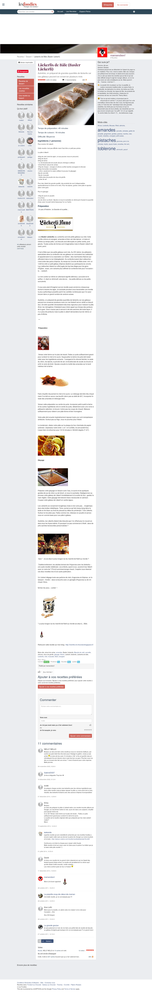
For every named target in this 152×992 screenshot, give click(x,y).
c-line (30, 145)
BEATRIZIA (30, 210)
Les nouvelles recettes (24, 89)
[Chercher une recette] (52, 12)
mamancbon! (117, 55)
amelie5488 (21, 224)
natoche (29, 186)
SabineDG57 (49, 772)
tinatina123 (21, 198)
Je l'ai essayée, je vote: (48, 730)
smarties (120, 144)
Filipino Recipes (76, 985)
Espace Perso (85, 11)
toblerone (107, 148)
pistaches (107, 140)
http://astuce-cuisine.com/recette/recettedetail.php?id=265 (71, 839)
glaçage (56, 654)
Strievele (21, 132)
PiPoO (30, 120)
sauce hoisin (113, 144)
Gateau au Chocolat (49, 985)
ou (41, 728)
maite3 (21, 120)
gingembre (107, 134)
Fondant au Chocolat (34, 985)
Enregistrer (24, 71)
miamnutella (21, 211)
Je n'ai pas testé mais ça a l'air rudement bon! (56, 725)
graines (119, 134)
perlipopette (21, 158)
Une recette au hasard (24, 96)
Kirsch (62, 654)
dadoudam (29, 198)
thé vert (126, 144)
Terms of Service (69, 989)
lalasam (29, 237)
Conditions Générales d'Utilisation (28, 983)
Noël (56, 656)
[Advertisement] (76, 29)
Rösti (117, 125)
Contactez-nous (50, 983)
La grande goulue (51, 925)
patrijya (30, 157)
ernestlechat (21, 238)
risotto (106, 144)
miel (45, 656)
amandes (59, 652)
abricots (122, 125)
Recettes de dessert (23, 82)
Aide (41, 983)
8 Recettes (113, 58)
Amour (100, 125)
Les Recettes (71, 11)
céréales (125, 131)
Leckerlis (41, 656)
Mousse (112, 125)
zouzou (30, 171)
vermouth (119, 149)
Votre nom (43, 717)
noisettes (106, 136)
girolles (114, 134)
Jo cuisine (21, 145)
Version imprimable (26, 62)
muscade (51, 656)
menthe (125, 134)
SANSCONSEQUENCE (21, 173)
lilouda (40, 950)
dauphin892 (29, 224)
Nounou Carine (29, 133)
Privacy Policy (56, 989)
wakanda (47, 832)
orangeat (62, 656)
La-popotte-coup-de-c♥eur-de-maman (59, 894)
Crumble (66, 985)
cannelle (88, 652)
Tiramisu (60, 985)
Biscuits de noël (79, 652)
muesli (100, 136)
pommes (119, 141)
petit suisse (120, 136)
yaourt (125, 149)
